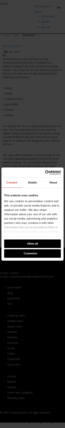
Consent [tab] (11, 182)
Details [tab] (32, 182)
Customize (30, 253)
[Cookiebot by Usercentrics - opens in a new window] (46, 172)
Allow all (32, 243)
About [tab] (53, 182)
